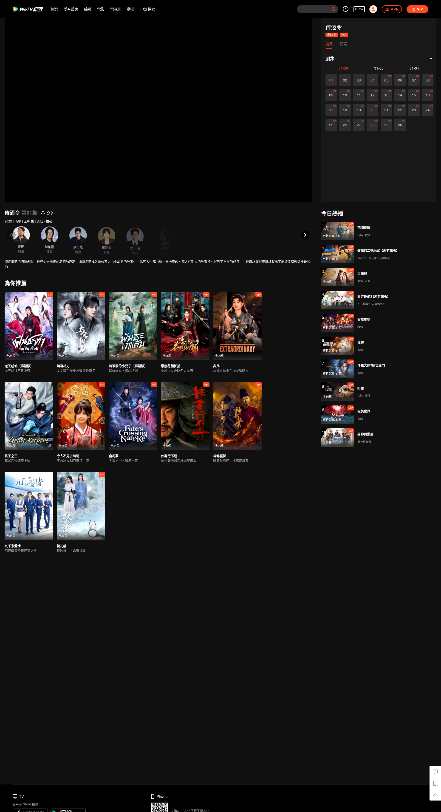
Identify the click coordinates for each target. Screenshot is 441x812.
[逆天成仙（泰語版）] (29, 326)
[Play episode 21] (386, 110)
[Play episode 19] (359, 110)
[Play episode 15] (414, 95)
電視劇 (115, 9)
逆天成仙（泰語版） (19, 365)
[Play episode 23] (414, 110)
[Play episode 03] (359, 80)
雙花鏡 (61, 545)
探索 (151, 9)
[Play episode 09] (331, 95)
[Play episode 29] (386, 125)
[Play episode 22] (400, 110)
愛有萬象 (71, 9)
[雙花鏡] (81, 506)
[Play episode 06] (400, 80)
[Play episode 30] (400, 125)
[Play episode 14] (400, 95)
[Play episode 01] (331, 80)
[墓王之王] (29, 416)
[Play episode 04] (372, 80)
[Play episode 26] (345, 125)
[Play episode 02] (345, 80)
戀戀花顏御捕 (170, 365)
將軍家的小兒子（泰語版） (128, 365)
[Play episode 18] (345, 110)
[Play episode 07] (414, 80)
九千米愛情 (13, 545)
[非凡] (237, 326)
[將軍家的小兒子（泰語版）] (133, 326)
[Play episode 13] (386, 95)
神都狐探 (219, 455)
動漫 (130, 9)
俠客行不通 (169, 455)
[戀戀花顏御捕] (185, 326)
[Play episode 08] (427, 80)
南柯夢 (114, 455)
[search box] (333, 9)
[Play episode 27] (359, 125)
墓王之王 (11, 455)
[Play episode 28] (372, 125)
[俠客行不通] (185, 416)
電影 (101, 9)
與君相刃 (63, 365)
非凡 (216, 365)
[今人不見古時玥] (81, 416)
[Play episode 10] (345, 95)
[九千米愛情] (29, 506)
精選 (54, 9)
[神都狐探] (237, 416)
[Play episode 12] (372, 95)
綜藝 (87, 9)
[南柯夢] (133, 416)
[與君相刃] (81, 326)
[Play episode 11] (359, 95)
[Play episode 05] (386, 80)
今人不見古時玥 (68, 455)
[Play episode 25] (331, 125)
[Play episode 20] (372, 110)
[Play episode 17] (331, 110)
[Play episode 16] (427, 95)
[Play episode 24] (427, 110)
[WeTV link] (28, 9)
